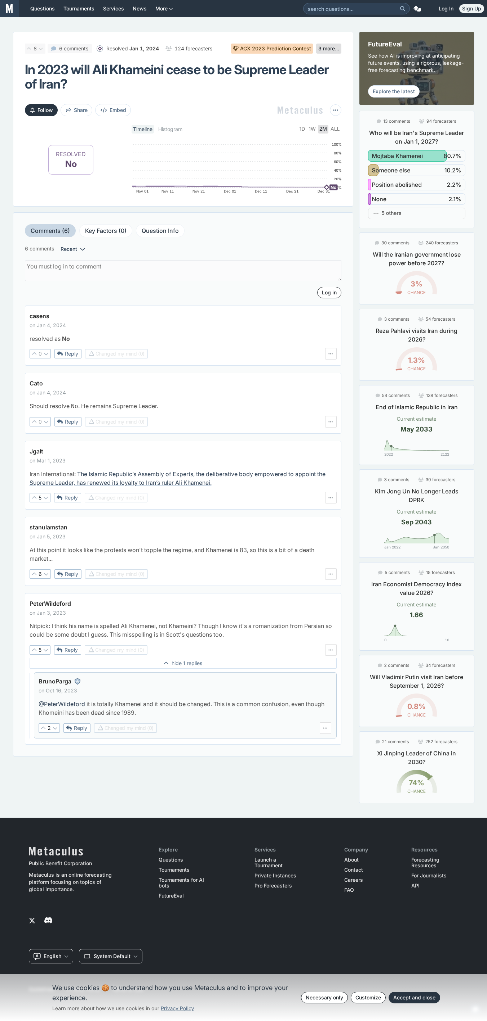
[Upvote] (29, 48)
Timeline (142, 129)
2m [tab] (323, 129)
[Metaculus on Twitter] (32, 921)
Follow (45, 110)
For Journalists (429, 875)
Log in (446, 8)
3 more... (328, 48)
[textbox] (183, 338)
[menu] (331, 354)
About (351, 860)
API (415, 886)
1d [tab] (302, 129)
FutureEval (171, 896)
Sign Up (471, 8)
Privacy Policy (177, 1009)
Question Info (160, 230)
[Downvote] (41, 48)
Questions (171, 860)
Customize (368, 997)
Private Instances (275, 875)
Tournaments (174, 870)
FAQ (349, 890)
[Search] (402, 8)
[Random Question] (417, 8)
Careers (353, 880)
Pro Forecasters (273, 886)
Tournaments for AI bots (181, 883)
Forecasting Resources (425, 862)
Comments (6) (50, 230)
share (81, 110)
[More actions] (335, 110)
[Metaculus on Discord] (48, 921)
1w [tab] (312, 129)
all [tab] (335, 129)
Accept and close (414, 997)
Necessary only (324, 997)
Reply (71, 354)
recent (69, 249)
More (161, 8)
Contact (353, 870)
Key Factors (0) (106, 230)
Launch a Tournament (268, 862)
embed (118, 110)
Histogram (170, 129)
